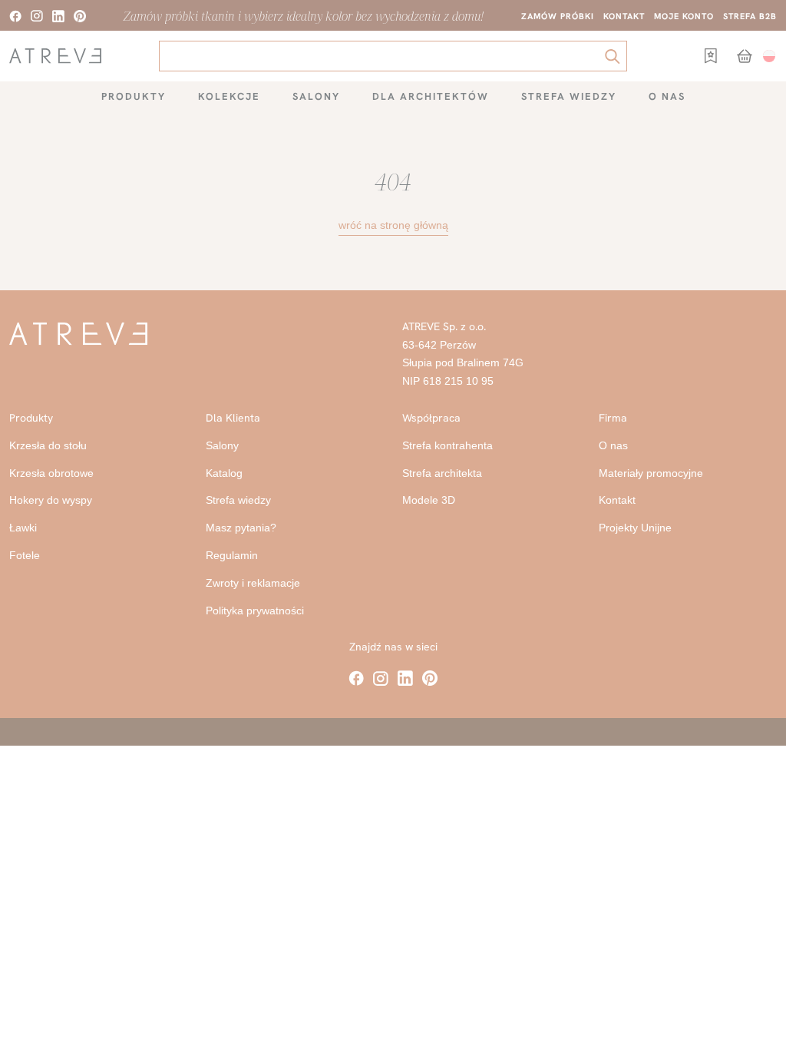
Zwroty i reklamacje (253, 583)
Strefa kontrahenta (447, 445)
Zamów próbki (557, 16)
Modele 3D (428, 500)
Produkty (133, 96)
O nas (667, 96)
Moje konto (684, 16)
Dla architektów (430, 96)
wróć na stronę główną (393, 225)
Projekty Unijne (635, 527)
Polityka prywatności (255, 610)
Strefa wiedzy (568, 96)
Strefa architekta (442, 473)
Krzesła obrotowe (51, 473)
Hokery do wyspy (50, 500)
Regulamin (232, 555)
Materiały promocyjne (651, 473)
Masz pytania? (241, 527)
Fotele (24, 555)
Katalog (224, 473)
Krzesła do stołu (48, 445)
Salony (316, 96)
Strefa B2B (750, 16)
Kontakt (624, 16)
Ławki (23, 527)
